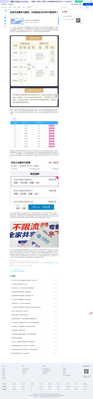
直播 (22, 152)
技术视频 (3, 373)
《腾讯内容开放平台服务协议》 (49, 262)
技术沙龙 (3, 372)
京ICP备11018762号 (55, 396)
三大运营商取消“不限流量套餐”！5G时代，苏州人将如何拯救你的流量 (25, 322)
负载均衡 (23, 389)
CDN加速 (41, 386)
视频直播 (85, 383)
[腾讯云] (3, 4)
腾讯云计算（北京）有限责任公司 (39, 396)
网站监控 (76, 389)
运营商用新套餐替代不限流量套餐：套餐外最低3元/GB (22, 295)
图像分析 (58, 386)
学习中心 (3, 375)
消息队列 (40, 383)
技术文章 (3, 368)
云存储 (76, 383)
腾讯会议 (23, 386)
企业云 (32, 386)
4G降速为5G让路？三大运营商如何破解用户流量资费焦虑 (22, 288)
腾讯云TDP (44, 373)
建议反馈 (76, 4)
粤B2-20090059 (49, 395)
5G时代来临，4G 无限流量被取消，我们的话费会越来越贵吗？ (23, 326)
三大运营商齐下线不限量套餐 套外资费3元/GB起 (21, 299)
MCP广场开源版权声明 (67, 375)
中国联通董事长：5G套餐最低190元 (18, 330)
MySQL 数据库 (68, 386)
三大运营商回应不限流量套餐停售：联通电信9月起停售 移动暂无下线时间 (26, 307)
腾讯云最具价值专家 (46, 368)
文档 (72, 4)
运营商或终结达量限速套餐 (16, 338)
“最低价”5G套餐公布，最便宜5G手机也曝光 (20, 314)
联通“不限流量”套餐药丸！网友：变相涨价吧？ (20, 353)
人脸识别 (14, 386)
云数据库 (58, 383)
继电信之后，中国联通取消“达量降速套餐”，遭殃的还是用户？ (23, 341)
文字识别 (40, 389)
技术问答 (3, 370)
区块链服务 (32, 383)
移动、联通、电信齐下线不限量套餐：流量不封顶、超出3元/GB (24, 280)
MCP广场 (29, 7)
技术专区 (3, 378)
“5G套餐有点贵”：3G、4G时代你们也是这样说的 (21, 303)
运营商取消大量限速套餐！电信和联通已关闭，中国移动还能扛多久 (24, 349)
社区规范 (64, 368)
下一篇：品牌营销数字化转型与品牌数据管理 (17, 271)
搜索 (80, 7)
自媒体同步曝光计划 (25, 368)
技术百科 (3, 377)
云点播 (49, 389)
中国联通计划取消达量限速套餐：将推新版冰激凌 (21, 291)
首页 (2, 7)
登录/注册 (88, 4)
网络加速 (49, 383)
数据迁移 (85, 389)
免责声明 (64, 370)
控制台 (80, 4)
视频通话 (49, 386)
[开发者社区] (10, 4)
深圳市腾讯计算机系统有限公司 (34, 395)
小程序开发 (68, 389)
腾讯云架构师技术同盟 (46, 370)
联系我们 (64, 372)
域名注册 (14, 383)
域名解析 (67, 383)
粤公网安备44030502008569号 (58, 395)
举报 (58, 14)
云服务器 (23, 383)
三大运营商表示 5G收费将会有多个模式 (19, 284)
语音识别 (85, 386)
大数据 (58, 389)
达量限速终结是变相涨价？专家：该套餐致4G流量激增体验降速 (24, 318)
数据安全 (14, 389)
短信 (31, 389)
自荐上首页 (24, 372)
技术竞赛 (23, 373)
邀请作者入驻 (24, 370)
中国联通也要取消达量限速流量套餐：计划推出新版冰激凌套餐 (23, 334)
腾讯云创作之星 (45, 372)
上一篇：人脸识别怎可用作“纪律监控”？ (16, 269)
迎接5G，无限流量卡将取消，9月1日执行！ (20, 311)
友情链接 (64, 373)
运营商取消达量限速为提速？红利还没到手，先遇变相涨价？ (23, 345)
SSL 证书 (76, 386)
